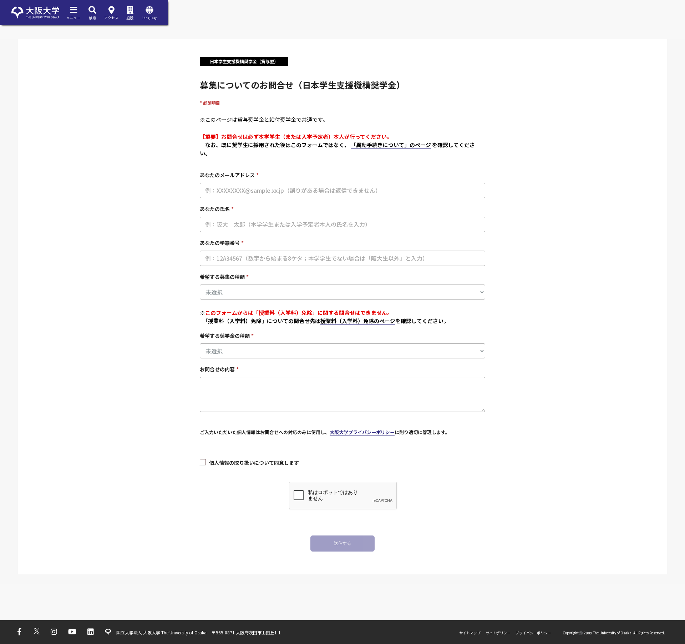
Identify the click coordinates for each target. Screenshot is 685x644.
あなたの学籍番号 (222, 242)
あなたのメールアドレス (229, 174)
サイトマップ (470, 632)
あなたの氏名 (217, 208)
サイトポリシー (498, 632)
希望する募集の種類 (224, 276)
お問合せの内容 (219, 369)
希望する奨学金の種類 (227, 335)
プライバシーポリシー (533, 632)
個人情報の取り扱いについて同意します (254, 462)
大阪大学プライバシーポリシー (362, 432)
